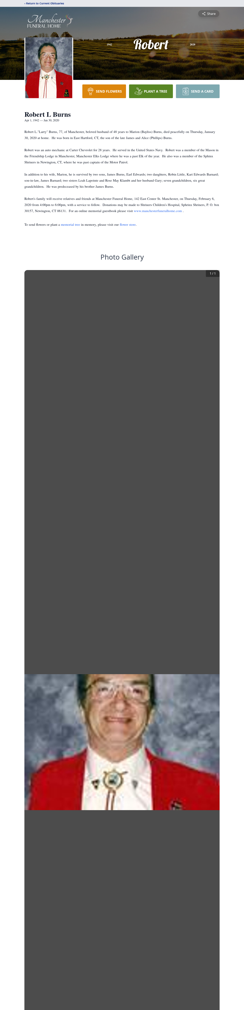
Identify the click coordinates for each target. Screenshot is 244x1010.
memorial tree (70, 224)
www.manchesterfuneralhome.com (158, 210)
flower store (128, 224)
